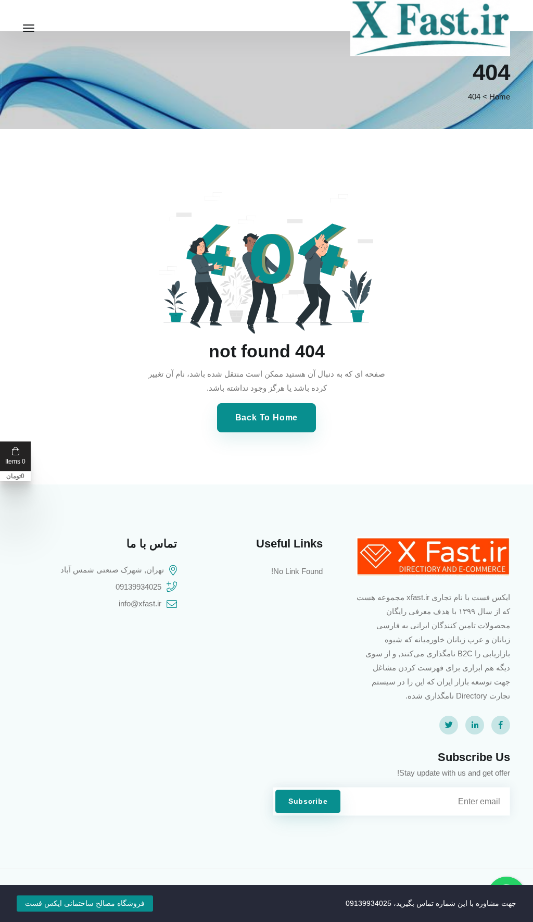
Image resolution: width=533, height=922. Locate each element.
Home (499, 96)
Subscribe (307, 801)
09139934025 (138, 586)
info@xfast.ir (140, 603)
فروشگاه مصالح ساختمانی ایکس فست (85, 903)
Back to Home (266, 417)
